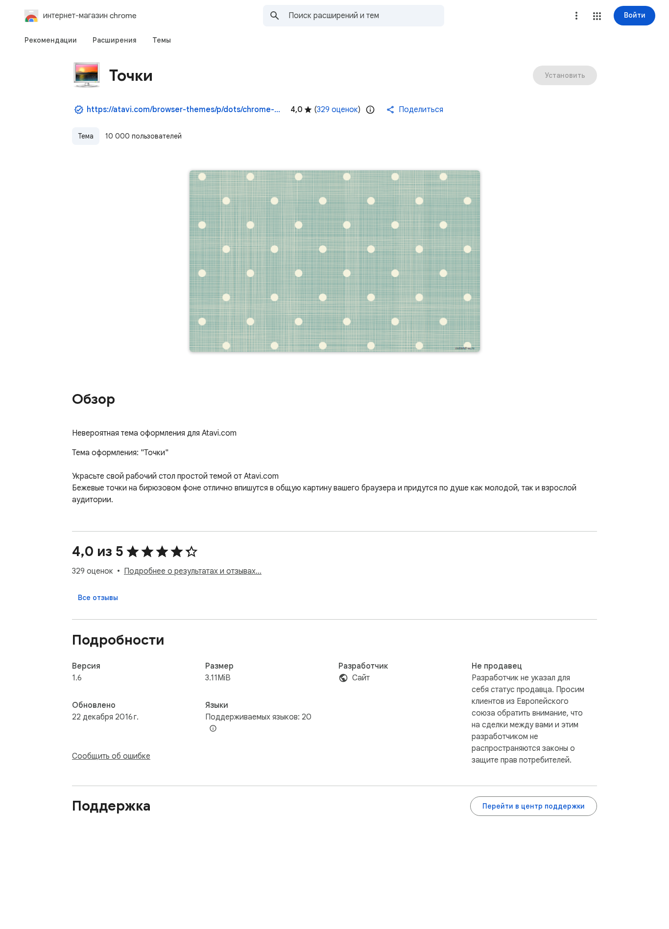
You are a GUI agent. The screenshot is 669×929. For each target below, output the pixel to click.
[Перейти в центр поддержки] (533, 806)
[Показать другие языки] (213, 729)
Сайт (361, 678)
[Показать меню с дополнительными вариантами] (576, 15)
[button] (597, 16)
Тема (86, 136)
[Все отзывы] (98, 597)
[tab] (51, 40)
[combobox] (366, 16)
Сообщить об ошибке (111, 756)
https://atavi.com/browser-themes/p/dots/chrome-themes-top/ (185, 110)
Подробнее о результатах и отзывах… (193, 571)
